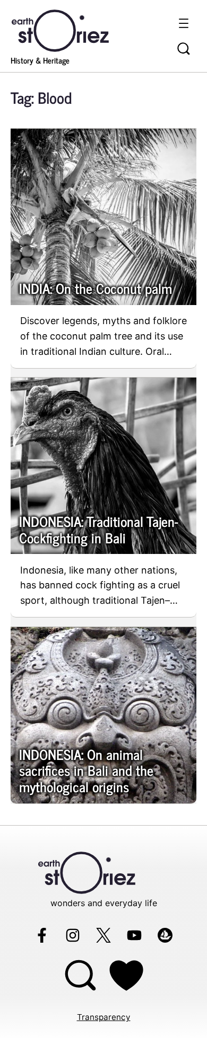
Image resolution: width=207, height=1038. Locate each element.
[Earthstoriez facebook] (42, 935)
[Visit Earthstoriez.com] (77, 30)
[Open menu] (183, 23)
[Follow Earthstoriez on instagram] (72, 935)
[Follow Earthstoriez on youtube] (134, 935)
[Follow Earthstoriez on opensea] (165, 935)
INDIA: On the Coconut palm (95, 288)
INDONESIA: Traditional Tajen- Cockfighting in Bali (98, 529)
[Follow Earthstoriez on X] (103, 935)
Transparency (104, 1017)
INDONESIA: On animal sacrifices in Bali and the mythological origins (86, 770)
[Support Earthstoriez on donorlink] (127, 975)
